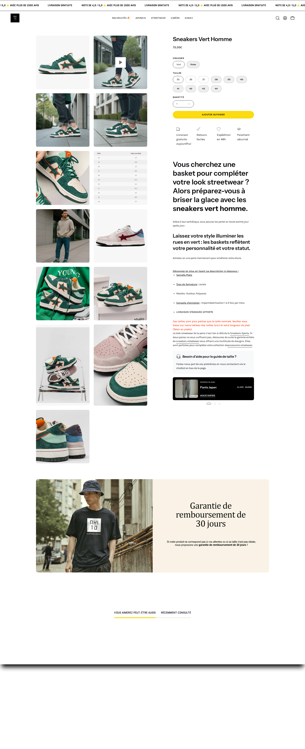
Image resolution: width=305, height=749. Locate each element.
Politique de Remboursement (162, 691)
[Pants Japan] (186, 389)
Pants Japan (208, 387)
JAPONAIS (102, 685)
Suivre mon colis (203, 703)
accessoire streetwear (240, 345)
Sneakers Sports (239, 333)
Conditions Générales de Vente (163, 713)
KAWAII (100, 703)
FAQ (146, 685)
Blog (195, 709)
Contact (149, 680)
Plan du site (151, 719)
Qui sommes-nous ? (205, 685)
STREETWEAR (104, 691)
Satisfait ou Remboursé (207, 680)
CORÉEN (101, 697)
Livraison (198, 697)
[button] (189, 18)
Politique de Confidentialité (161, 707)
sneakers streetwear (187, 341)
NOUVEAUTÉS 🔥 (106, 680)
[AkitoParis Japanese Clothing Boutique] (15, 18)
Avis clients (199, 691)
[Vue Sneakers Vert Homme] (120, 62)
